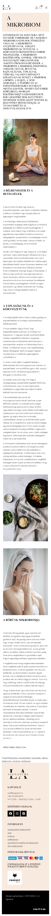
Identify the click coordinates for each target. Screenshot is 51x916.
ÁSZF (10, 833)
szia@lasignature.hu (15, 793)
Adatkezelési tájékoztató (19, 830)
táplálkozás (26, 761)
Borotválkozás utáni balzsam (14, 735)
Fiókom (11, 836)
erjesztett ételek (25, 757)
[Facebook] (11, 814)
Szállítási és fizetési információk (23, 843)
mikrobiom (16, 761)
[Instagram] (17, 814)
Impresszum (13, 840)
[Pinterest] (24, 814)
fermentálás (36, 757)
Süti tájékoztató (15, 846)
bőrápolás (13, 757)
